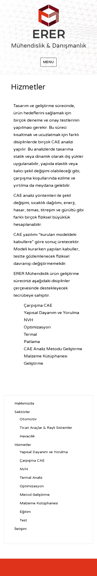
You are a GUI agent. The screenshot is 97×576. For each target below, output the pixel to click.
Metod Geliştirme (35, 494)
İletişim (20, 529)
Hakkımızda (24, 403)
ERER (48, 34)
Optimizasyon (32, 486)
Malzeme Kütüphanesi (39, 503)
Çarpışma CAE (32, 460)
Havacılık (27, 436)
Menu (48, 62)
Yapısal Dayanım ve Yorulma (44, 452)
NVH (24, 469)
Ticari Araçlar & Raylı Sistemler (46, 427)
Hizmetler (22, 445)
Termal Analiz (31, 477)
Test (23, 520)
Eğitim (25, 512)
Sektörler (22, 412)
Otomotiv (28, 419)
